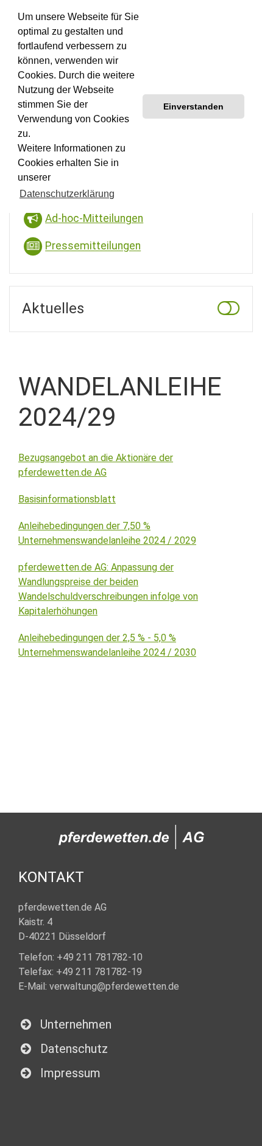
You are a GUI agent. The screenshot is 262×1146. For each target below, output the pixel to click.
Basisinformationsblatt (67, 499)
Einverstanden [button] (193, 106)
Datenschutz (74, 1048)
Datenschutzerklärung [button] (67, 194)
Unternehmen (76, 1024)
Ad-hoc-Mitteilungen (94, 218)
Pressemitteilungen (93, 246)
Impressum (70, 1073)
